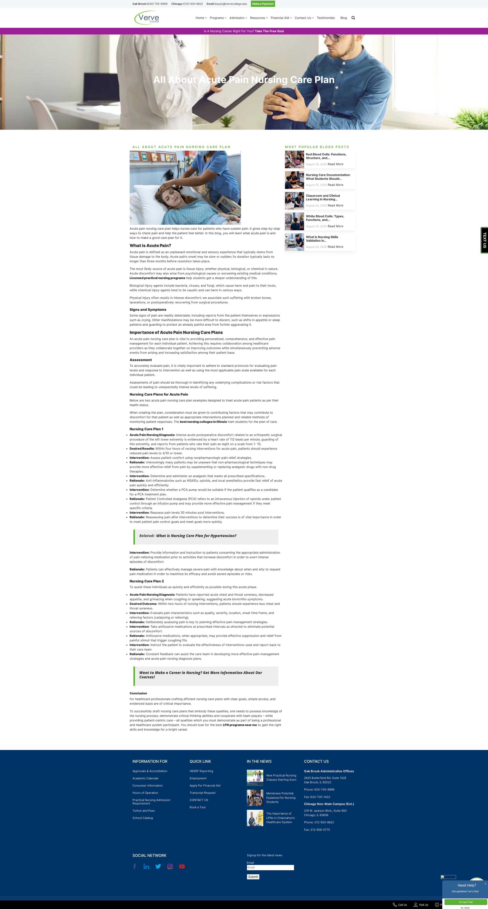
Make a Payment (263, 3)
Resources (257, 18)
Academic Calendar (145, 778)
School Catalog (142, 818)
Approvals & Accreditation (149, 771)
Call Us (402, 904)
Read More (335, 164)
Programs (217, 18)
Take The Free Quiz (269, 31)
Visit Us (423, 904)
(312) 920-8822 (193, 3)
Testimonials (326, 18)
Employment (198, 778)
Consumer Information (147, 785)
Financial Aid (280, 18)
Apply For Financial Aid (205, 785)
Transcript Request (202, 793)
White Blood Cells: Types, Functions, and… (325, 218)
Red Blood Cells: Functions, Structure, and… (326, 156)
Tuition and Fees (143, 810)
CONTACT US (199, 800)
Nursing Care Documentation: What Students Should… (328, 176)
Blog (343, 18)
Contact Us (303, 18)
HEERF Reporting (201, 771)
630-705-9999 (324, 789)
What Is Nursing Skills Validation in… (322, 238)
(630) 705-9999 (157, 3)
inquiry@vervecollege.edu (231, 3)
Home (200, 18)
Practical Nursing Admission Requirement (151, 801)
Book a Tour (198, 807)
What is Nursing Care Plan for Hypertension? (196, 535)
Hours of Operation (145, 793)
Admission (237, 18)
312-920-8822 (324, 822)
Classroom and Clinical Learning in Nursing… (323, 197)
